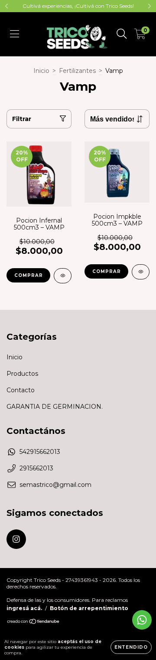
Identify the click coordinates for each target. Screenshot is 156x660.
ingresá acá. (24, 608)
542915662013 (40, 452)
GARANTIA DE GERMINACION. (54, 406)
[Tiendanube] (33, 622)
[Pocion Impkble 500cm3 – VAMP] (141, 271)
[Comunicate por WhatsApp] (142, 620)
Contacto (20, 390)
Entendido (131, 647)
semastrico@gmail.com (55, 485)
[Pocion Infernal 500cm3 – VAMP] (63, 275)
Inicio (41, 71)
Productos (22, 374)
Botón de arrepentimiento (89, 608)
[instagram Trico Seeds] (16, 539)
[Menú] (14, 34)
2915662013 (36, 468)
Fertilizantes (77, 71)
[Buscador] (121, 34)
